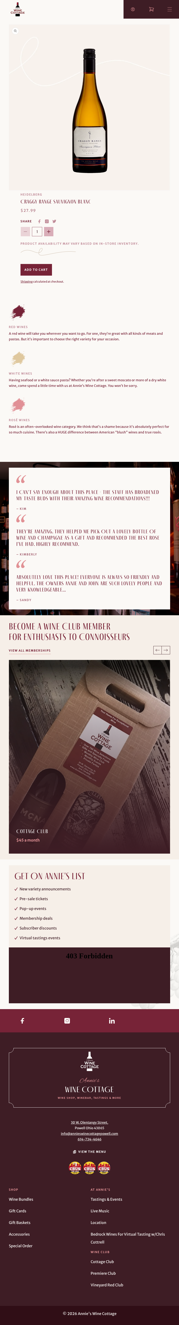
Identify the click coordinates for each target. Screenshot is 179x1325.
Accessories (19, 1234)
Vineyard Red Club (107, 1285)
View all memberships (30, 650)
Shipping (27, 281)
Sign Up (23, 840)
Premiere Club (103, 1273)
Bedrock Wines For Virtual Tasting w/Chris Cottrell (128, 1238)
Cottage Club (102, 1261)
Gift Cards (17, 1211)
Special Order (20, 1246)
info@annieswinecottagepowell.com (89, 1134)
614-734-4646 (89, 1139)
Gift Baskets (20, 1222)
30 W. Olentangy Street (89, 1122)
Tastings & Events (106, 1199)
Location (98, 1222)
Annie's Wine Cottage (97, 1313)
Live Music (100, 1211)
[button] (165, 5)
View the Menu (92, 1151)
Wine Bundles (21, 1199)
